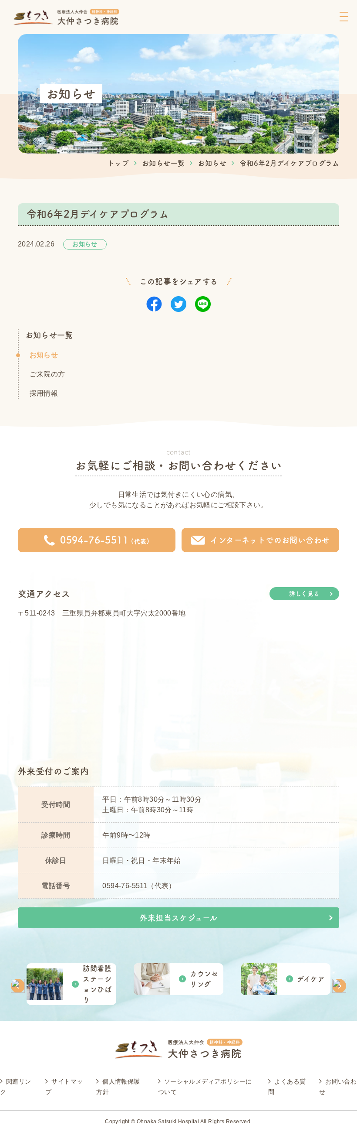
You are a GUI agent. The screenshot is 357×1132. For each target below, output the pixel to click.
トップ (118, 163)
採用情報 (44, 393)
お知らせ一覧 (163, 163)
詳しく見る (304, 594)
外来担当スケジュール (179, 918)
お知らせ (212, 163)
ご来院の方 (47, 374)
